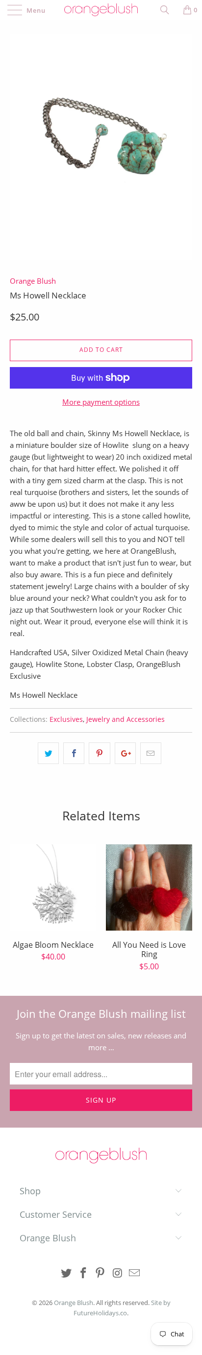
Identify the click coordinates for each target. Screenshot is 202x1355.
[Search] (168, 9)
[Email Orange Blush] (134, 1273)
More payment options (101, 402)
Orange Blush (33, 281)
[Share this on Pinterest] (99, 753)
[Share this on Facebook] (73, 753)
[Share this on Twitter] (48, 753)
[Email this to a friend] (150, 753)
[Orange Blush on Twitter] (66, 1273)
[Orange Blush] (101, 10)
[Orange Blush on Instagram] (117, 1273)
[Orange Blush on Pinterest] (100, 1273)
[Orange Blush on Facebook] (83, 1273)
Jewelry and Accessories (125, 719)
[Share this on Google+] (125, 753)
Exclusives (66, 719)
